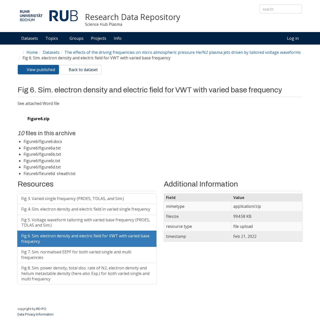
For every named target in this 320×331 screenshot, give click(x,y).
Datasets (29, 38)
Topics (52, 38)
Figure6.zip (39, 118)
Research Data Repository (132, 17)
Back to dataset (83, 69)
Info (118, 38)
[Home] (49, 15)
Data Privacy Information (36, 314)
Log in (293, 38)
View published (42, 70)
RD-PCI (41, 308)
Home (32, 52)
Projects (98, 38)
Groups (77, 38)
